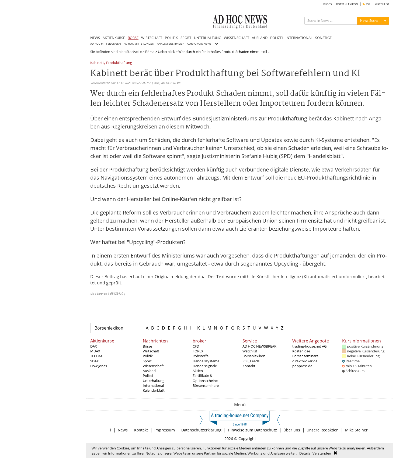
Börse (149, 51)
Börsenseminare (206, 385)
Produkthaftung (119, 63)
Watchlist (249, 351)
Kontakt (248, 365)
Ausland (149, 370)
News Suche (369, 20)
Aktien (198, 370)
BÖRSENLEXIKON (347, 4)
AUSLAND (260, 37)
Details (304, 453)
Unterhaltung (153, 380)
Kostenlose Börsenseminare (305, 353)
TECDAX (96, 355)
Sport (147, 361)
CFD (196, 346)
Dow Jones (98, 365)
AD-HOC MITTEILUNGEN (139, 43)
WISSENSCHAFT (236, 37)
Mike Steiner (356, 430)
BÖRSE (133, 37)
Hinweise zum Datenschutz (252, 430)
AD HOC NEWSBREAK (259, 346)
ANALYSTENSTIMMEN (171, 43)
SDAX (94, 361)
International (153, 385)
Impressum (164, 430)
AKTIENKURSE (114, 37)
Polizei (148, 375)
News (123, 430)
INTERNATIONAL (299, 37)
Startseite (134, 51)
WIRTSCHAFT (151, 37)
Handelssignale (205, 365)
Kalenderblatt (154, 390)
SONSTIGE (323, 37)
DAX (93, 346)
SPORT (185, 37)
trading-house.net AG (309, 346)
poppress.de (302, 365)
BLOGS (327, 4)
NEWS (95, 37)
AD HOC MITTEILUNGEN (105, 43)
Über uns (291, 430)
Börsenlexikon (109, 328)
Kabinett (97, 63)
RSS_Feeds (250, 361)
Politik (148, 355)
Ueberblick (166, 51)
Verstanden (321, 453)
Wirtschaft (151, 351)
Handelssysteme (206, 361)
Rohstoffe (201, 355)
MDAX (95, 351)
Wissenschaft (153, 365)
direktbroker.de (304, 361)
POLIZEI (276, 37)
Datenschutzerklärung (201, 430)
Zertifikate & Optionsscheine (205, 378)
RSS (367, 4)
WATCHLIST (382, 4)
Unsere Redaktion (323, 430)
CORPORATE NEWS (199, 43)
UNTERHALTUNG (207, 37)
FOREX (198, 351)
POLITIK (171, 37)
